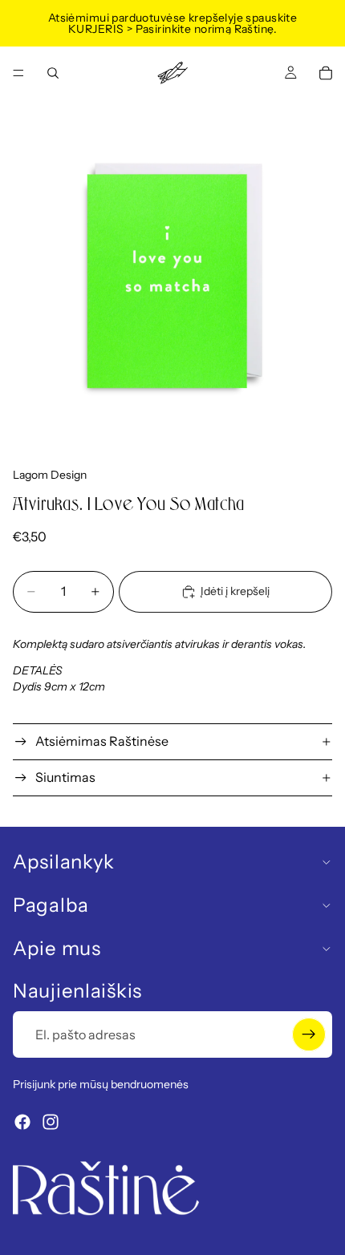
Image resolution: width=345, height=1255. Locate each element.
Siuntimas (65, 777)
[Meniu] (18, 73)
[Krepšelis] (325, 73)
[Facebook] (22, 1122)
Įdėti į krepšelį (235, 591)
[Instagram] (50, 1122)
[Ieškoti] (53, 73)
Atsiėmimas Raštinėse (101, 741)
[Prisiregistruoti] (309, 1034)
